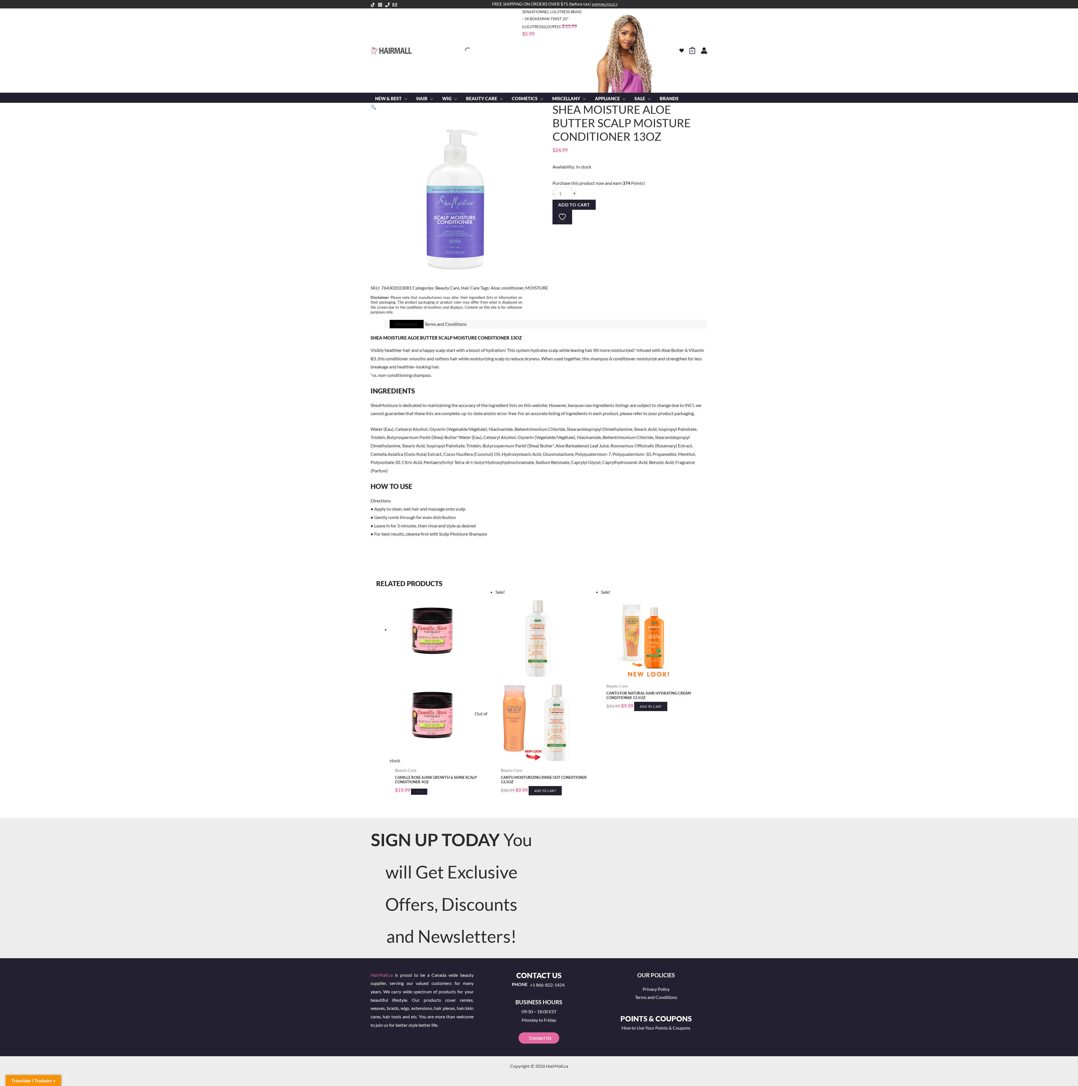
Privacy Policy (656, 989)
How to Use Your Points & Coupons (656, 1027)
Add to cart (574, 204)
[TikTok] (373, 5)
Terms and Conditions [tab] (445, 324)
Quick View (440, 759)
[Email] (394, 5)
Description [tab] (406, 324)
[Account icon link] (704, 50)
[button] (404, 98)
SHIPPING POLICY (605, 4)
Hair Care (470, 287)
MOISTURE (536, 287)
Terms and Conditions (656, 997)
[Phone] (387, 5)
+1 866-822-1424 (547, 985)
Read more (419, 791)
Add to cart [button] (545, 791)
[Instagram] (380, 5)
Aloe (495, 287)
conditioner (512, 287)
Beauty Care (447, 287)
